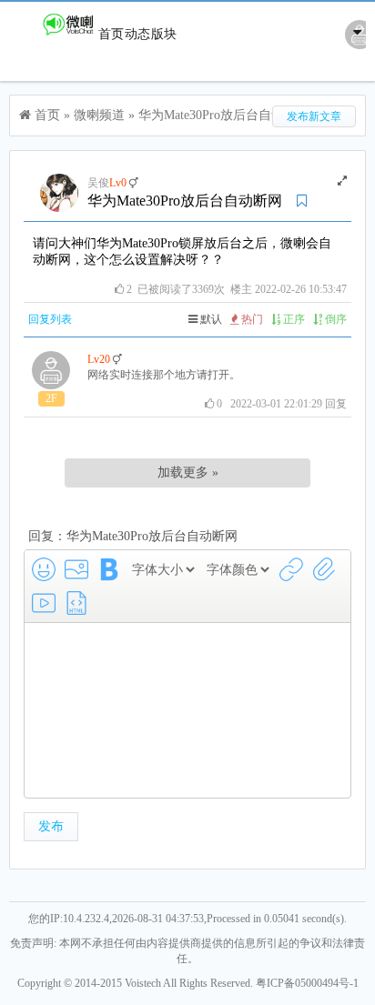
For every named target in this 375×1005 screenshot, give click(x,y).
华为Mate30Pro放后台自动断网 (223, 115)
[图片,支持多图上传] (76, 569)
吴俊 (98, 182)
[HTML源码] (76, 603)
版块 (164, 34)
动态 (137, 34)
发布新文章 (314, 116)
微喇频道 (99, 115)
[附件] (324, 569)
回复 (336, 403)
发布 (51, 826)
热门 (250, 319)
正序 (292, 319)
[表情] (43, 569)
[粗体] (109, 569)
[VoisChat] (53, 34)
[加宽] (342, 181)
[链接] (291, 569)
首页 (111, 34)
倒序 (334, 319)
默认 (210, 319)
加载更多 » (187, 472)
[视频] (43, 603)
